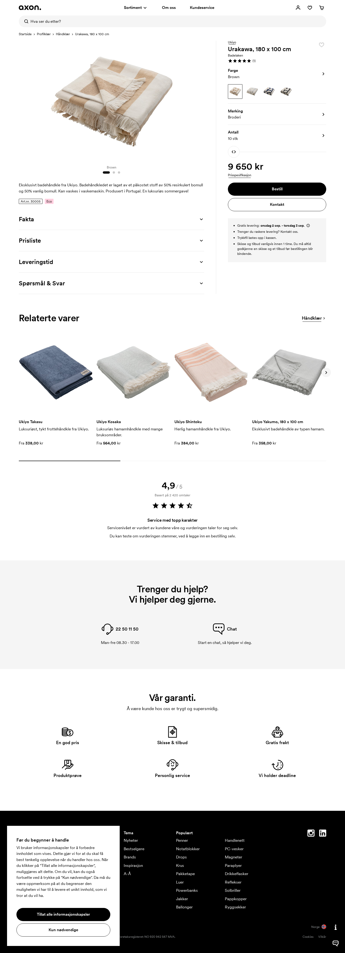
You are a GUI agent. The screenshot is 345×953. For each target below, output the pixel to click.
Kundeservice (202, 7)
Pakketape (185, 873)
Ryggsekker (235, 907)
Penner (182, 840)
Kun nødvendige (63, 929)
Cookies (308, 937)
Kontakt (277, 204)
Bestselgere (134, 848)
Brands (130, 857)
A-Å (127, 873)
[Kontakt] (336, 927)
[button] (277, 60)
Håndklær (63, 34)
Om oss (169, 7)
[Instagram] (310, 834)
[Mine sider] (298, 7)
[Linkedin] (322, 834)
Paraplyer (233, 865)
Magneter (233, 857)
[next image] (199, 100)
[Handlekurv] (321, 7)
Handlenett (235, 840)
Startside (25, 34)
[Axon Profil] (30, 7)
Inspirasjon (133, 865)
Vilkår (322, 937)
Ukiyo (232, 42)
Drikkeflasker (236, 873)
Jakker (182, 898)
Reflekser (233, 882)
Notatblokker (188, 848)
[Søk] (25, 21)
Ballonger (184, 907)
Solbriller (233, 890)
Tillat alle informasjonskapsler (63, 914)
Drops (181, 857)
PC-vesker (234, 848)
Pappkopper (236, 898)
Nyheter (131, 840)
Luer (180, 882)
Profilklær (44, 34)
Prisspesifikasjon (239, 175)
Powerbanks (187, 890)
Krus (180, 865)
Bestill (277, 188)
